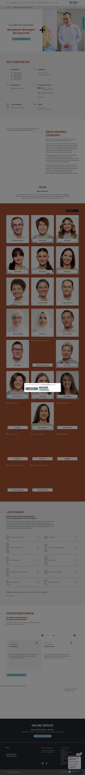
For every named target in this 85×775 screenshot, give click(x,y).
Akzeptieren (44, 389)
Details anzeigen (31, 389)
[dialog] (42, 387)
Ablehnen (43, 387)
